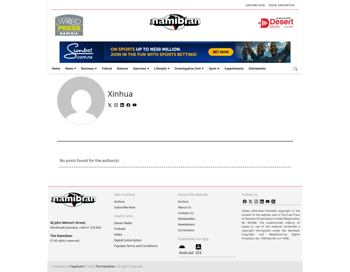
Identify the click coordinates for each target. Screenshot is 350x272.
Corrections (186, 230)
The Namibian (105, 266)
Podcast (119, 229)
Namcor (122, 68)
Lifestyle (160, 68)
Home (56, 68)
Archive (119, 201)
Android (186, 252)
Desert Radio (123, 223)
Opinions (139, 68)
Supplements (234, 68)
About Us (184, 207)
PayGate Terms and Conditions (136, 246)
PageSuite (77, 266)
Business (87, 68)
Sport (212, 68)
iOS (198, 252)
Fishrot (107, 68)
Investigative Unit (188, 68)
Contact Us (186, 213)
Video (118, 234)
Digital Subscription (282, 5)
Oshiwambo (257, 68)
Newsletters (186, 224)
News (69, 68)
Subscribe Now (255, 5)
